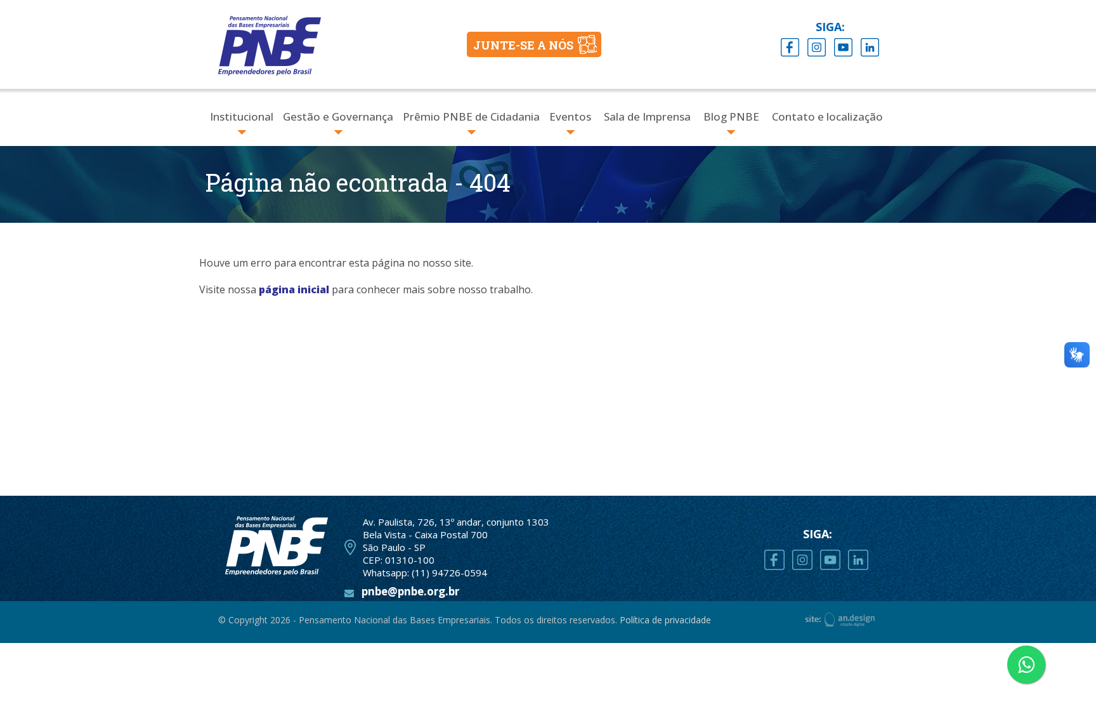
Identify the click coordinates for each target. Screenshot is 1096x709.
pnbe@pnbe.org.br (410, 591)
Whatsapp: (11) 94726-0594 (425, 572)
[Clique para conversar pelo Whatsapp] (1026, 665)
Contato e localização (827, 116)
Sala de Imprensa (647, 116)
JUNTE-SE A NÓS (523, 45)
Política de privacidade (665, 620)
